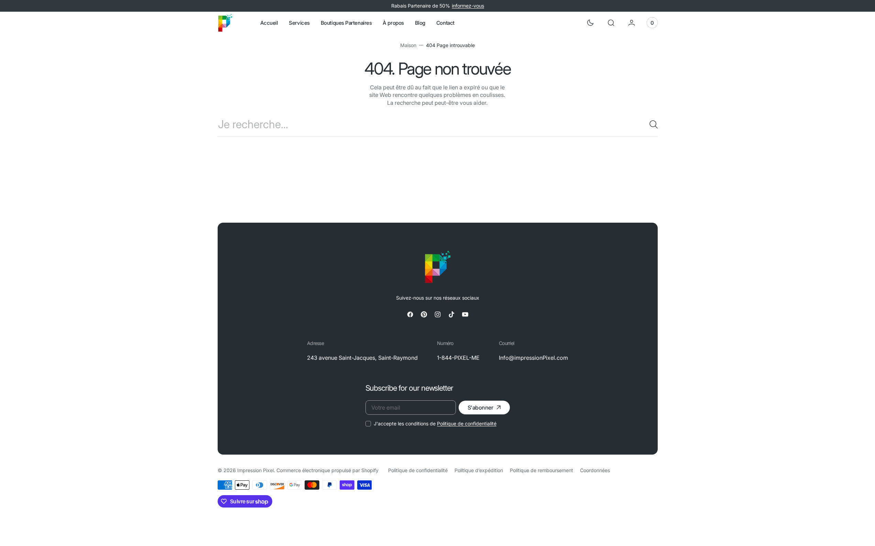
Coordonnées (595, 470)
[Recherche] (651, 124)
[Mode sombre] (590, 22)
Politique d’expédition (479, 470)
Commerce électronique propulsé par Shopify (327, 470)
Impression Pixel (255, 470)
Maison (408, 45)
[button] (610, 22)
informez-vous (468, 6)
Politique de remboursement (541, 470)
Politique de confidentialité (466, 423)
